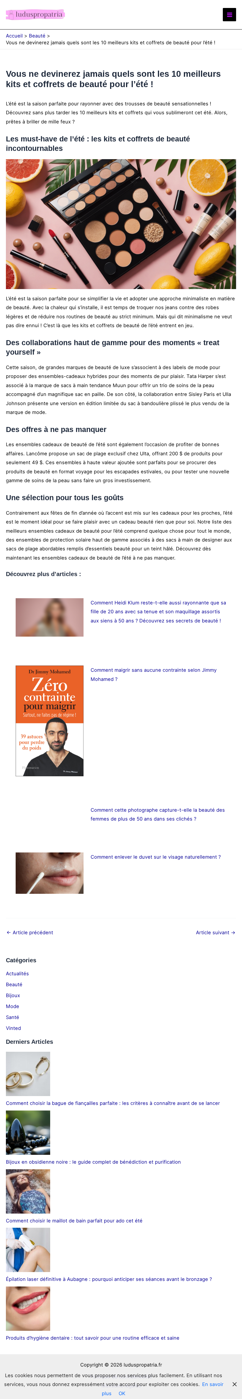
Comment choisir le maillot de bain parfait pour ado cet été (74, 1221)
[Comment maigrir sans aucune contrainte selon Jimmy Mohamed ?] (50, 721)
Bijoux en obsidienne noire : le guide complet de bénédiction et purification (93, 1162)
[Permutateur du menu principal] (229, 14)
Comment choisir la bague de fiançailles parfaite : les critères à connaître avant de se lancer (113, 1103)
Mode (12, 1006)
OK (122, 1393)
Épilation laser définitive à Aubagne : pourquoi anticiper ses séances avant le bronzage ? (109, 1279)
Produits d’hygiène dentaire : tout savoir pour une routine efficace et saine (92, 1338)
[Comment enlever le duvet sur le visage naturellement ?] (50, 873)
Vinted (13, 1028)
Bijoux (13, 995)
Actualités (17, 973)
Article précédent (29, 932)
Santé (12, 1017)
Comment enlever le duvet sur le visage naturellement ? (156, 857)
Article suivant (216, 932)
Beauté (14, 984)
